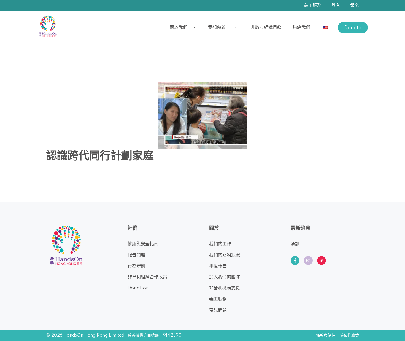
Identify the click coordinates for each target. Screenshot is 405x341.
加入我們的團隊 (224, 277)
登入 (335, 5)
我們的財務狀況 (224, 255)
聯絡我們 (301, 27)
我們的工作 (220, 243)
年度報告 (218, 266)
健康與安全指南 (143, 243)
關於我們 (178, 27)
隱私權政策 (349, 335)
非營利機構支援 (224, 288)
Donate (352, 27)
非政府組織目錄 (266, 27)
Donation (138, 288)
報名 (354, 5)
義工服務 (313, 5)
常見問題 (218, 310)
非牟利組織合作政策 (147, 277)
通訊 (295, 243)
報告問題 (136, 255)
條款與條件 (325, 335)
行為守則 (136, 266)
